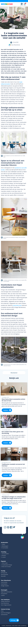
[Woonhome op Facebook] (11, 527)
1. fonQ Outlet (4, 563)
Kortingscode (4, 572)
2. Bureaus (3, 555)
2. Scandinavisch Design (6, 565)
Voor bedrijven (5, 599)
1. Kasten (3, 544)
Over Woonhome (6, 580)
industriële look (17, 305)
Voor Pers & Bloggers (6, 612)
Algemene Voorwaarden (6, 592)
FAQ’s (2, 611)
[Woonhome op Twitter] (14, 527)
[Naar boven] (22, 534)
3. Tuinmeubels (4, 548)
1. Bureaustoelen (5, 553)
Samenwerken (4, 614)
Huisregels (4, 590)
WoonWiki (3, 576)
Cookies (3, 595)
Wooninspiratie (4, 574)
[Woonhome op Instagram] (5, 527)
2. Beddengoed (4, 546)
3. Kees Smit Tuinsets (6, 566)
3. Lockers (3, 557)
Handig (3, 571)
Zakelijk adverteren (5, 601)
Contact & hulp (5, 609)
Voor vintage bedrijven (6, 605)
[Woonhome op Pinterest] (8, 527)
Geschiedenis (4, 584)
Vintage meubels (5, 585)
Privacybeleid (4, 593)
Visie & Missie (4, 582)
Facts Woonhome (5, 603)
